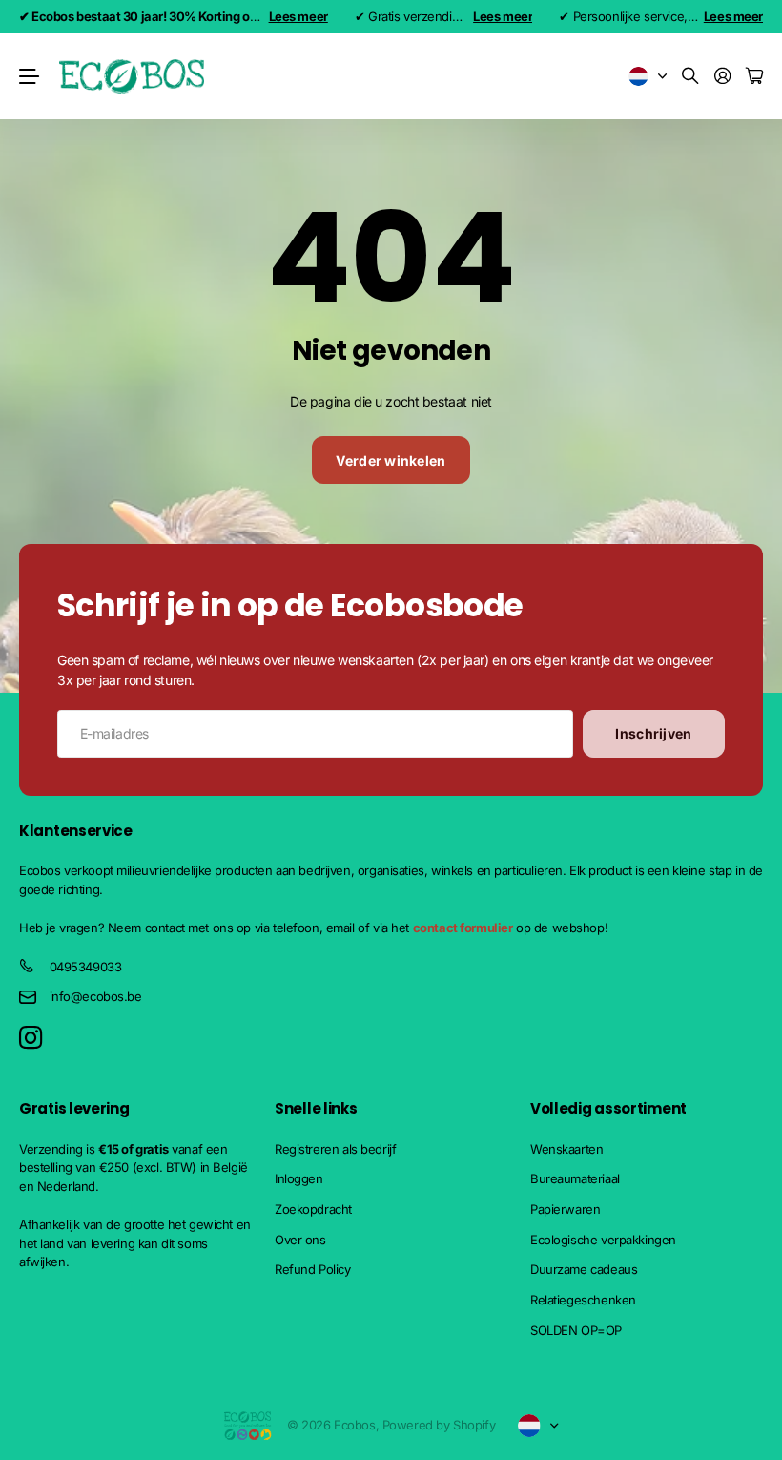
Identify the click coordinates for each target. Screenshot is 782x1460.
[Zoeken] (690, 76)
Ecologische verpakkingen (603, 1239)
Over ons (300, 1239)
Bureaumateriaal (575, 1178)
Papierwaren (565, 1209)
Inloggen (299, 1178)
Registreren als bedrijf (335, 1149)
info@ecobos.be (96, 996)
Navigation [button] (29, 76)
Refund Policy (313, 1269)
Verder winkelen (390, 460)
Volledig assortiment (608, 1108)
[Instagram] (30, 1039)
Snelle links (316, 1108)
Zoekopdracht (313, 1209)
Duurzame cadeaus (583, 1269)
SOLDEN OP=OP (576, 1330)
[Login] (722, 76)
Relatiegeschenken (583, 1299)
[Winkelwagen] (754, 76)
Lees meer (298, 16)
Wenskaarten (566, 1149)
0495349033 (86, 966)
